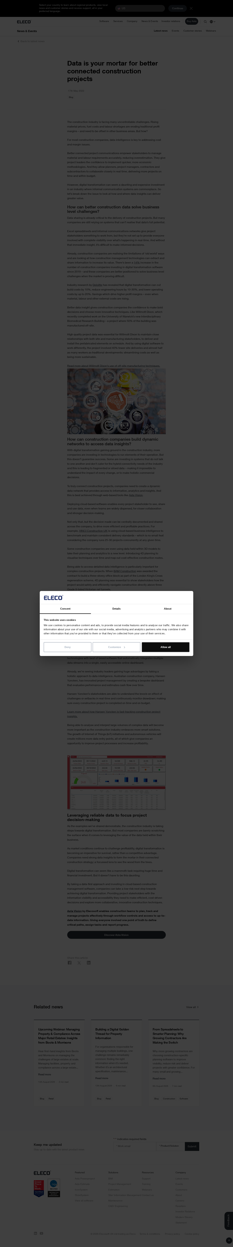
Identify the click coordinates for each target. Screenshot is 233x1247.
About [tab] (167, 608)
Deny (67, 647)
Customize (114, 647)
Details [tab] (116, 608)
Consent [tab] (65, 608)
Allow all (166, 647)
